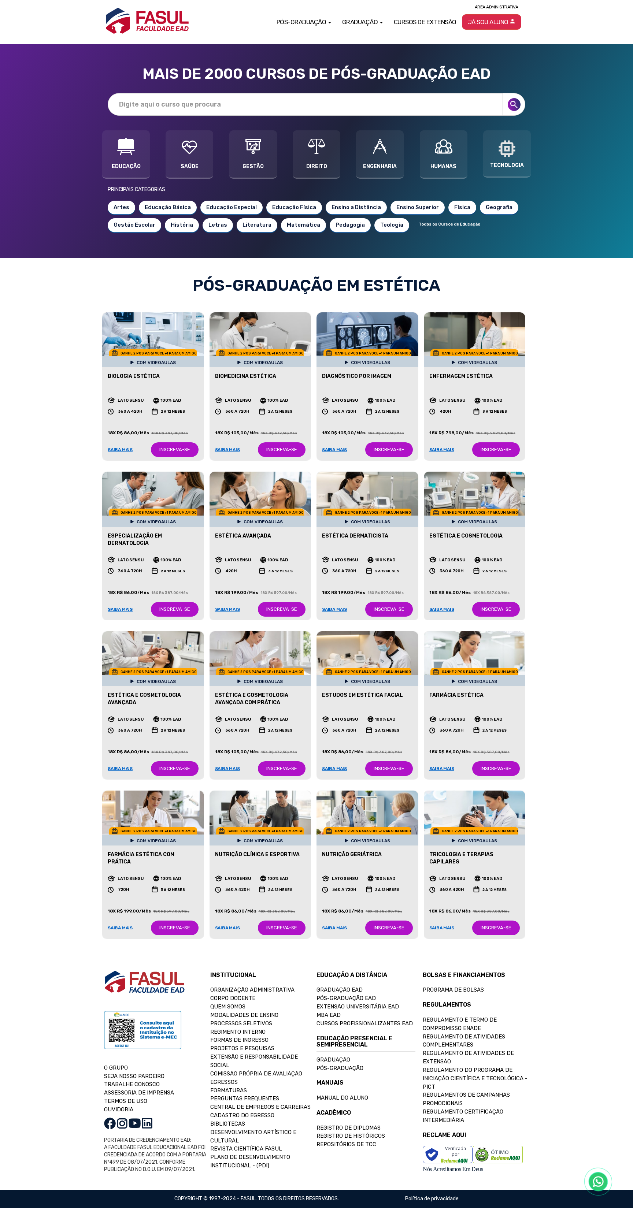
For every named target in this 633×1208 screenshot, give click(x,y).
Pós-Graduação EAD (346, 998)
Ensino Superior (417, 207)
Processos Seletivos (241, 1023)
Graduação (333, 1059)
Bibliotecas (227, 1123)
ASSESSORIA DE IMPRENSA (139, 1092)
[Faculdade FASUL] (144, 987)
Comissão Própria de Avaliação (256, 1073)
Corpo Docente (232, 998)
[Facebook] (110, 1123)
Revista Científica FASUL (246, 1148)
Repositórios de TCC (346, 1144)
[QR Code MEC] (142, 1037)
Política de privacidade (432, 1199)
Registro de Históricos (350, 1136)
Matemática (303, 225)
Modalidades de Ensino (244, 1015)
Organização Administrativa (252, 989)
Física (462, 207)
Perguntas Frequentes (244, 1098)
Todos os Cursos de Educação (449, 224)
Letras (217, 225)
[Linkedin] (147, 1123)
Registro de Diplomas (348, 1128)
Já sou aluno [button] (489, 22)
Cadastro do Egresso (242, 1115)
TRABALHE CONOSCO (132, 1084)
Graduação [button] (360, 22)
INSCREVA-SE (174, 449)
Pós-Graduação (339, 1068)
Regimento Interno (238, 1032)
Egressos (224, 1082)
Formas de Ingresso (239, 1040)
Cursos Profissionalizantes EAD (364, 1023)
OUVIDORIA (118, 1109)
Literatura (257, 225)
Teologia (391, 225)
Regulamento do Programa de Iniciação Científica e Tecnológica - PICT (475, 1078)
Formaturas (228, 1090)
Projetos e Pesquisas (242, 1048)
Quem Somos (227, 1006)
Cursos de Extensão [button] (425, 22)
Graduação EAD (339, 989)
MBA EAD (328, 1015)
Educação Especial (231, 207)
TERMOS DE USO (125, 1101)
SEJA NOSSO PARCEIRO (134, 1076)
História (182, 225)
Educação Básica (168, 207)
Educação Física (294, 207)
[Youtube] (135, 1123)
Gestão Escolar (134, 225)
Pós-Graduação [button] (302, 22)
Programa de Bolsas (453, 989)
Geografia (499, 207)
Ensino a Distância (356, 207)
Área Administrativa (496, 7)
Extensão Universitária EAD (357, 1006)
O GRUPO (116, 1067)
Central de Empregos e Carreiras (260, 1107)
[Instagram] (122, 1123)
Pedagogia (350, 225)
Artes (121, 207)
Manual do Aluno (342, 1097)
